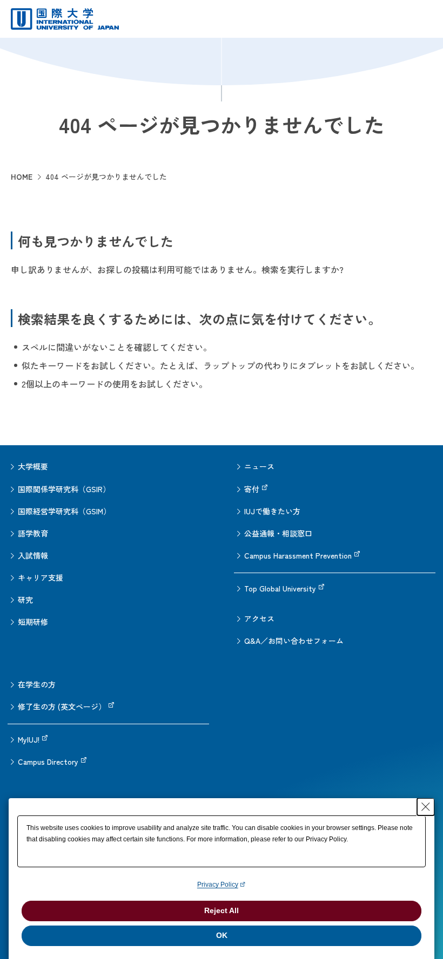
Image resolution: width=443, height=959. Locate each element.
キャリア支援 (40, 577)
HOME (21, 176)
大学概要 (33, 466)
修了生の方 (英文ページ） (62, 706)
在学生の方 (37, 684)
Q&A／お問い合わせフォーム (294, 640)
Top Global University (280, 588)
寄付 (251, 489)
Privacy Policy (217, 884)
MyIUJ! (28, 739)
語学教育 (33, 533)
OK (221, 935)
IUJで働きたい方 (272, 511)
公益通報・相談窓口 (278, 533)
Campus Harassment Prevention (298, 555)
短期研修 (33, 621)
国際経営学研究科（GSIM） (64, 511)
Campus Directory (48, 761)
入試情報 (33, 555)
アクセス (259, 618)
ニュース (259, 466)
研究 (25, 599)
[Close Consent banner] (425, 806)
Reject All (221, 910)
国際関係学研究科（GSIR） (64, 489)
